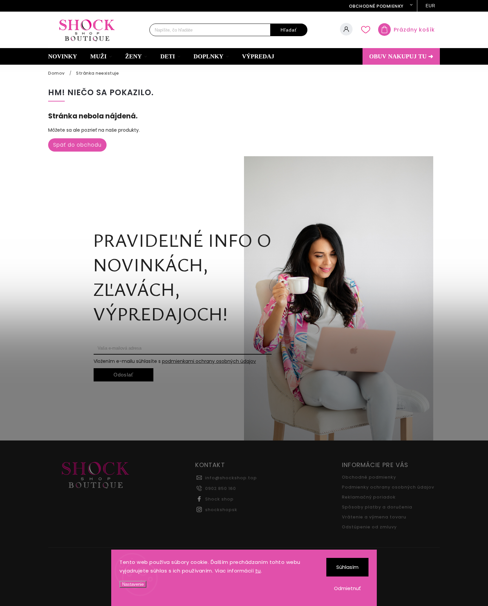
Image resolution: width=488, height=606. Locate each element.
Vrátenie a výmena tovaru (374, 517)
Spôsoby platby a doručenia (377, 507)
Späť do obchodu (77, 144)
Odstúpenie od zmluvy (369, 527)
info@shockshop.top (231, 478)
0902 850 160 (220, 488)
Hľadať (289, 30)
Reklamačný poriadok (369, 497)
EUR (430, 5)
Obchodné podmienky (376, 6)
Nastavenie (133, 584)
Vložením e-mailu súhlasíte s (175, 361)
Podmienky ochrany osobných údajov (388, 487)
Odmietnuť (347, 588)
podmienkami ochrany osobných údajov (209, 361)
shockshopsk (221, 509)
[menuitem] (66, 56)
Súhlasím (347, 567)
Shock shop (219, 499)
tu (258, 570)
